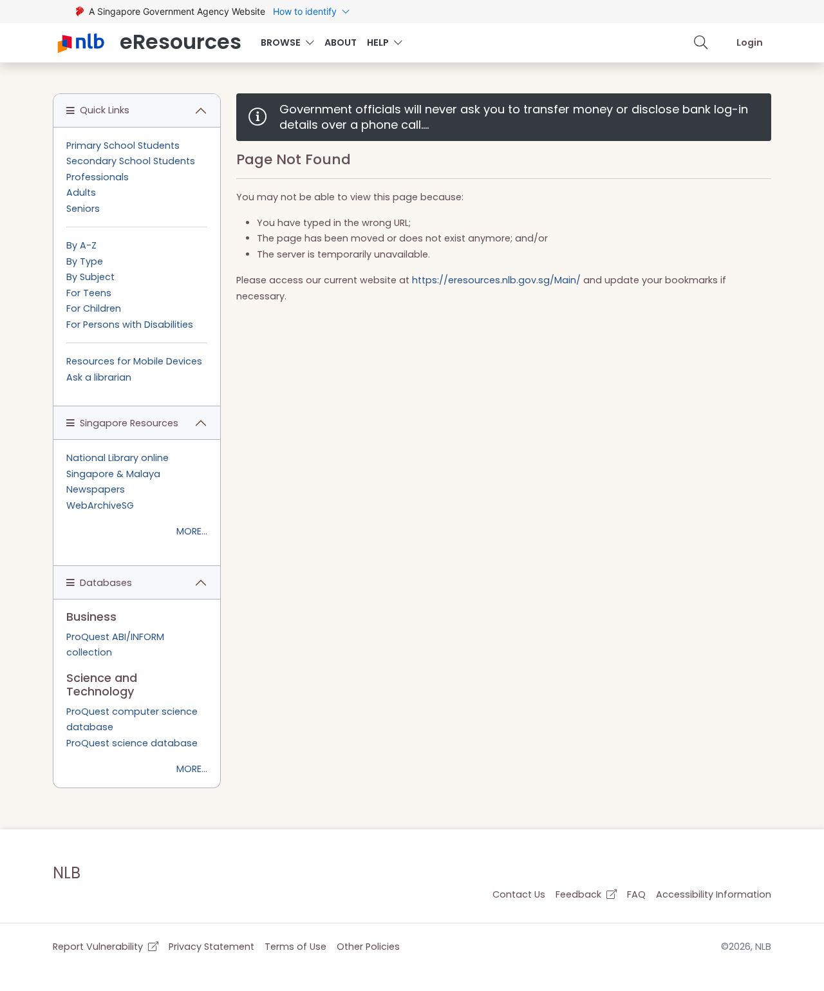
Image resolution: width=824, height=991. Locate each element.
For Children (93, 308)
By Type (84, 261)
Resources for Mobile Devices (134, 361)
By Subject (90, 276)
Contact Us (518, 894)
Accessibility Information (713, 894)
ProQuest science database (132, 743)
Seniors (83, 208)
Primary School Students (123, 145)
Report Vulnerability (99, 946)
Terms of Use (295, 946)
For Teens (88, 293)
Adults (81, 192)
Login (749, 42)
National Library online (117, 457)
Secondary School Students (130, 161)
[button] (701, 42)
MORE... (191, 531)
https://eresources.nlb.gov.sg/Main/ (496, 280)
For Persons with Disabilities (129, 324)
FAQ (636, 894)
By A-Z (81, 245)
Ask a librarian (98, 377)
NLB (66, 872)
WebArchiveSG (100, 505)
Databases (106, 582)
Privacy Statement (211, 946)
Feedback (580, 894)
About (340, 42)
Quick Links (104, 110)
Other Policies (368, 946)
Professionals (97, 177)
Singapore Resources (129, 423)
